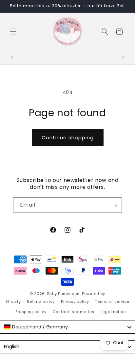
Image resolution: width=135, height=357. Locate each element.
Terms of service (112, 301)
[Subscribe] (114, 205)
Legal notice (113, 311)
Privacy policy (75, 301)
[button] (13, 31)
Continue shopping (68, 137)
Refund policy (41, 301)
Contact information (73, 311)
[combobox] (67, 327)
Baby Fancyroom (64, 293)
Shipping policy (31, 311)
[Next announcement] (123, 57)
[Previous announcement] (12, 57)
